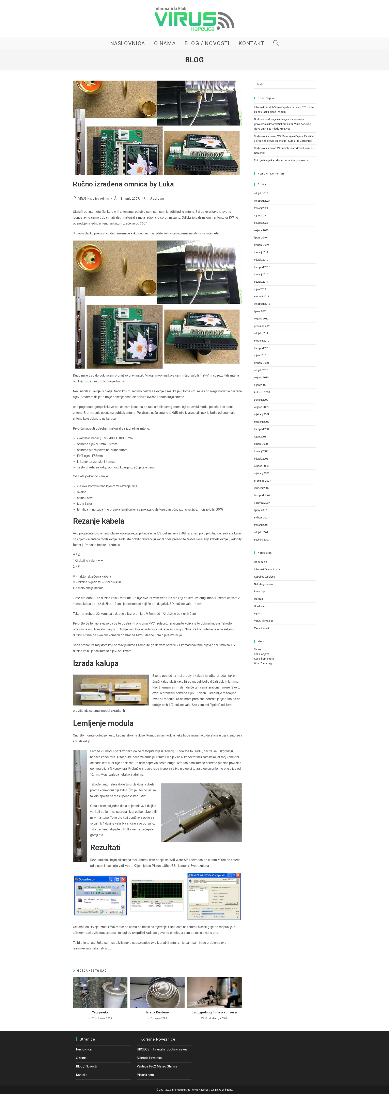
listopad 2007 (262, 495)
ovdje (97, 391)
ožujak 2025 (261, 193)
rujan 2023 (260, 215)
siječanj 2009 (261, 414)
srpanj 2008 (261, 443)
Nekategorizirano (264, 584)
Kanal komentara (264, 658)
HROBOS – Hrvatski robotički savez (162, 1049)
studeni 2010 (261, 340)
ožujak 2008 (261, 458)
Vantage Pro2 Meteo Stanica (157, 1066)
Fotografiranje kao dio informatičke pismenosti (281, 160)
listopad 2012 (262, 303)
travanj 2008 (261, 451)
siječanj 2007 (261, 539)
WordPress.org (263, 663)
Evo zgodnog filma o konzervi (214, 1012)
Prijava (258, 649)
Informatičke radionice (267, 569)
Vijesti (257, 613)
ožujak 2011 (261, 333)
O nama (81, 1058)
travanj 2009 (261, 399)
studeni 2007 (261, 488)
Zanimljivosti (261, 628)
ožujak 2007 (261, 532)
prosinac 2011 (262, 326)
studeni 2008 (261, 421)
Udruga (258, 598)
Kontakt (81, 1075)
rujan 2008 (260, 436)
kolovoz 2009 (262, 392)
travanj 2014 (261, 274)
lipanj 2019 (260, 237)
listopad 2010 (262, 348)
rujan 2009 (260, 384)
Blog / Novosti (86, 1066)
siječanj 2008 (261, 473)
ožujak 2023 (261, 222)
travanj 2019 (261, 252)
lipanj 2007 (260, 510)
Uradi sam (157, 198)
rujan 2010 (260, 355)
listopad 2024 (262, 200)
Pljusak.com (145, 1075)
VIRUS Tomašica (263, 620)
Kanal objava (261, 654)
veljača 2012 (261, 318)
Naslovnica (84, 1049)
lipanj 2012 (260, 311)
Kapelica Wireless (264, 576)
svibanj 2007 (261, 517)
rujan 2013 (260, 289)
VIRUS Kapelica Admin (93, 198)
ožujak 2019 (261, 259)
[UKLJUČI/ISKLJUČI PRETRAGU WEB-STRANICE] (276, 43)
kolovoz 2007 (262, 502)
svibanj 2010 (261, 362)
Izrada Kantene (157, 1012)
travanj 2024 (261, 208)
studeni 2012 (261, 296)
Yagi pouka (100, 1012)
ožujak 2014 (261, 281)
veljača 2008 (261, 465)
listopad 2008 (262, 429)
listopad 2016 (262, 267)
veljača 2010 (261, 377)
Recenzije (259, 591)
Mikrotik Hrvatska (149, 1058)
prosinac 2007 (262, 480)
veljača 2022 (261, 230)
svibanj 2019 (261, 244)
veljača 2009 (261, 407)
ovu (96, 533)
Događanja (260, 561)
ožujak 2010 (261, 370)
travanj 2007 (261, 524)
